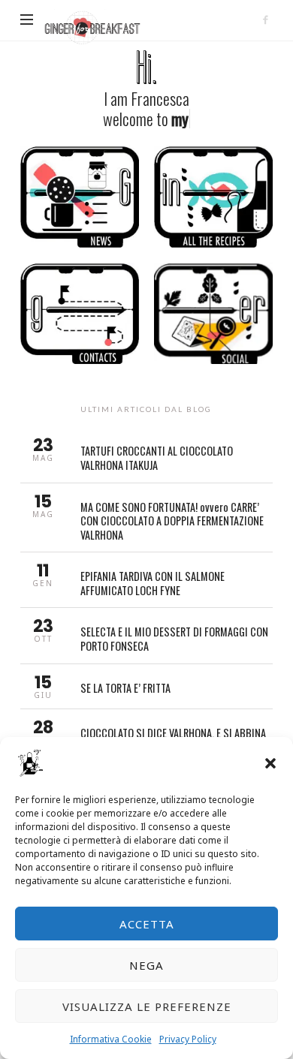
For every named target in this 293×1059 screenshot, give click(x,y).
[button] (270, 763)
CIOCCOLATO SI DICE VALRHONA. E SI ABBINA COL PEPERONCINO (146, 736)
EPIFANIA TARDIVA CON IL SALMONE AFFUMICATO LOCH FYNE (146, 579)
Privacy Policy (187, 1039)
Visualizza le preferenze (146, 1006)
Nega (146, 965)
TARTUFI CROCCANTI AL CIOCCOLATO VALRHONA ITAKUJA (146, 454)
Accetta (146, 923)
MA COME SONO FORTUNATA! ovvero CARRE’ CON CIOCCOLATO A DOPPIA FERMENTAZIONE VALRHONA (146, 517)
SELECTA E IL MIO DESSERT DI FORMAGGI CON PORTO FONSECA (146, 635)
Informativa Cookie (111, 1039)
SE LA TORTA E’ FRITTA (146, 686)
